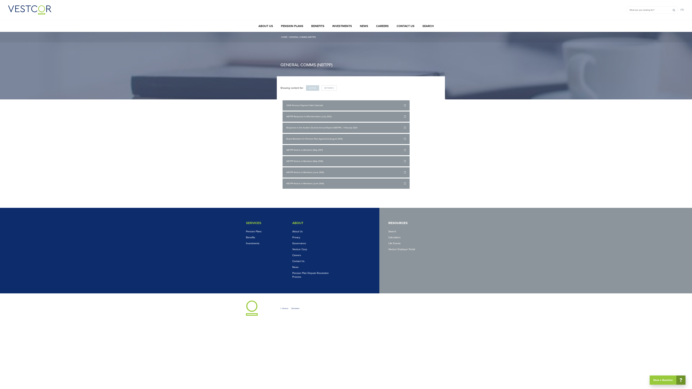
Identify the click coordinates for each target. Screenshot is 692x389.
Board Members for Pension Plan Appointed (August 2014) (314, 139)
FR (682, 10)
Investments (342, 26)
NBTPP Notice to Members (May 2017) (304, 150)
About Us (265, 26)
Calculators (394, 237)
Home (284, 37)
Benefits (317, 26)
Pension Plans (292, 26)
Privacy (296, 237)
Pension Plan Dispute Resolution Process (310, 275)
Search (428, 26)
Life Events (394, 243)
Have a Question (667, 380)
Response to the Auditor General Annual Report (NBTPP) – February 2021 (321, 127)
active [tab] (312, 88)
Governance (299, 243)
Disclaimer (295, 308)
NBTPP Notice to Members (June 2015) (305, 172)
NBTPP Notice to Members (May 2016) (304, 161)
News (364, 26)
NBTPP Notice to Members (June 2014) (305, 183)
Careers (382, 26)
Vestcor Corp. (299, 249)
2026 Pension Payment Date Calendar (304, 105)
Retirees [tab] (329, 88)
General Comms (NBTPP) (302, 37)
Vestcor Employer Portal (401, 249)
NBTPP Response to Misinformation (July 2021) (309, 116)
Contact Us (405, 26)
